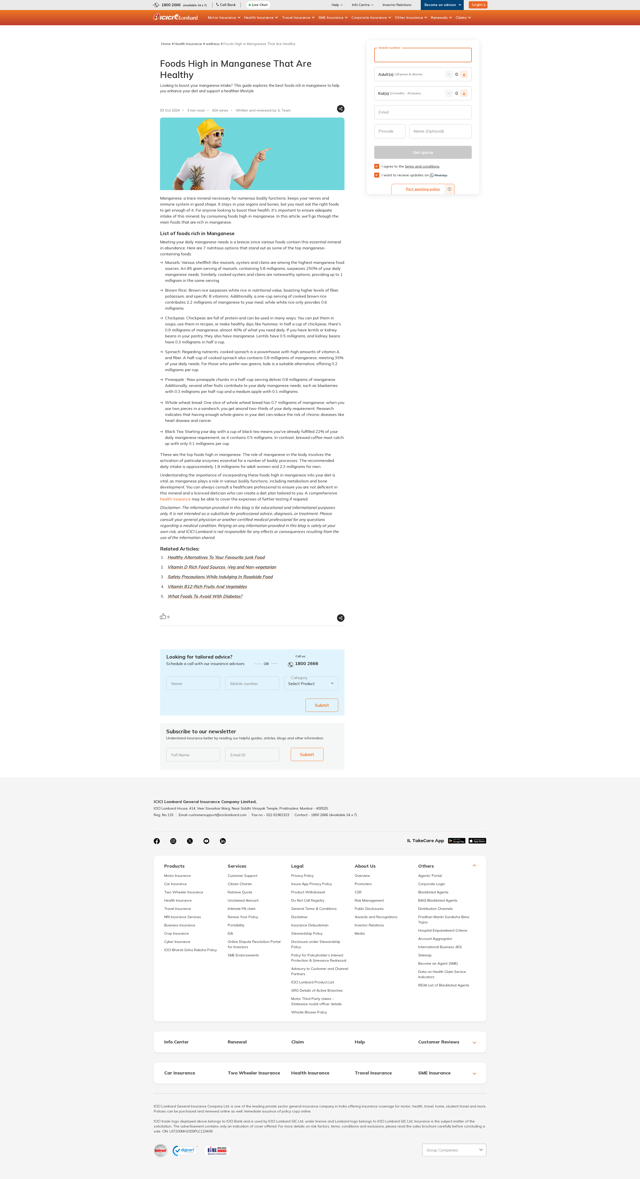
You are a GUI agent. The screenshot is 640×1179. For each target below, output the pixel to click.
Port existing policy (423, 189)
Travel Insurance (296, 17)
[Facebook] (157, 841)
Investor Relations (397, 5)
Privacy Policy (302, 875)
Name (176, 683)
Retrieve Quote (240, 892)
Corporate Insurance (369, 17)
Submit (322, 705)
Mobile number (244, 683)
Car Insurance (175, 884)
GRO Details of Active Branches (317, 990)
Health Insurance (259, 17)
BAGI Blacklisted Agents (438, 900)
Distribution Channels (435, 908)
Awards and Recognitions (376, 917)
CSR (358, 892)
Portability (236, 925)
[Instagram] (173, 841)
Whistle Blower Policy (309, 1012)
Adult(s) (400, 74)
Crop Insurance (176, 933)
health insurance (175, 498)
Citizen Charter (240, 884)
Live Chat (260, 5)
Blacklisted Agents (433, 892)
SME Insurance (331, 17)
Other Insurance (409, 17)
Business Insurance (179, 925)
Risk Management (369, 900)
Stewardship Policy (306, 933)
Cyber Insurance (177, 941)
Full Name (180, 754)
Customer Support (242, 875)
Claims (461, 17)
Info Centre (361, 5)
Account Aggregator (435, 938)
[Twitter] (190, 841)
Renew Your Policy (243, 917)
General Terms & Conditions (314, 908)
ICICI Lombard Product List (312, 982)
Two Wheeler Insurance (183, 892)
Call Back (228, 5)
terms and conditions (422, 166)
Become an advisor (440, 5)
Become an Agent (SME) (438, 963)
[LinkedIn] (223, 841)
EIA (230, 933)
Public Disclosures (369, 908)
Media (360, 933)
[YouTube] (206, 841)
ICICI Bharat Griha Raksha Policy (190, 950)
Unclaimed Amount (243, 900)
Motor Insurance (222, 17)
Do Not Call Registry (307, 900)
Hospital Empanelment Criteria (442, 930)
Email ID (238, 754)
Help (335, 5)
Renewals (439, 17)
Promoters (363, 884)
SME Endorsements (243, 955)
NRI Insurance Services (182, 917)
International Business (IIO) (440, 947)
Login (477, 4)
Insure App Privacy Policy (311, 884)
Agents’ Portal (430, 875)
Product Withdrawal (308, 892)
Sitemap (425, 955)
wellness (213, 44)
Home (166, 44)
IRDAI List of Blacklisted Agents (443, 985)
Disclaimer (299, 917)
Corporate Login (431, 884)
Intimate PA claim (242, 908)
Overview (362, 875)
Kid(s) (399, 93)
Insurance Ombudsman (309, 925)
